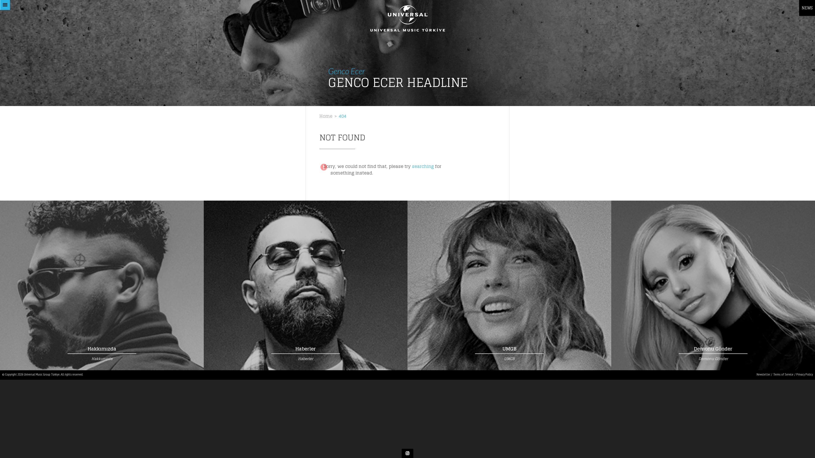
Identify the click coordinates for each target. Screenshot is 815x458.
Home (325, 116)
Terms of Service (783, 374)
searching (423, 166)
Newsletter (763, 374)
